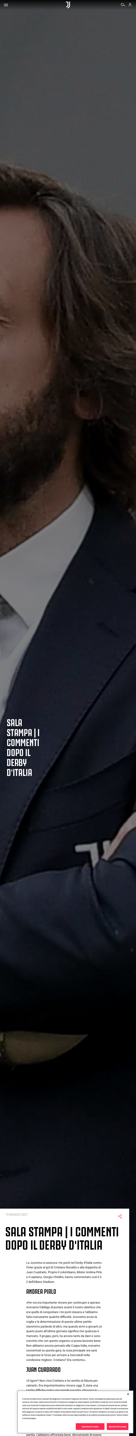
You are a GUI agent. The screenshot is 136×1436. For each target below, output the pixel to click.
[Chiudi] (128, 1394)
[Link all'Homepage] (68, 5)
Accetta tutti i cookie (117, 1426)
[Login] (130, 6)
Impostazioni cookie (90, 1426)
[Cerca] (123, 6)
